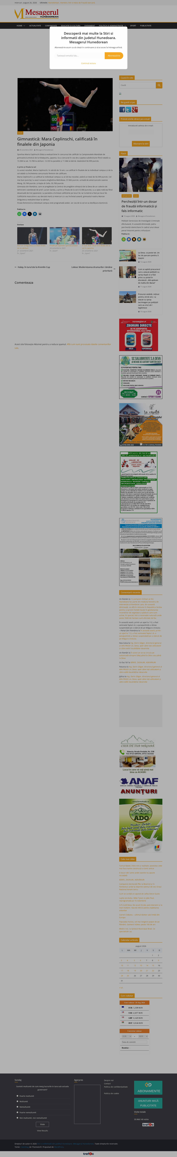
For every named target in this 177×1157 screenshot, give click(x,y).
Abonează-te (114, 55)
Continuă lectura (88, 63)
